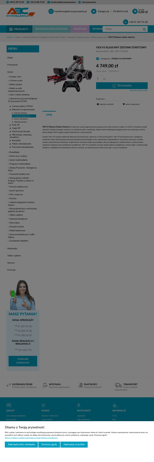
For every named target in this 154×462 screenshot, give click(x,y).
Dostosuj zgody (49, 444)
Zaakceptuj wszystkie (74, 444)
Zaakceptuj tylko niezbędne (21, 444)
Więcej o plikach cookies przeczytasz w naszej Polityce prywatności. (31, 438)
